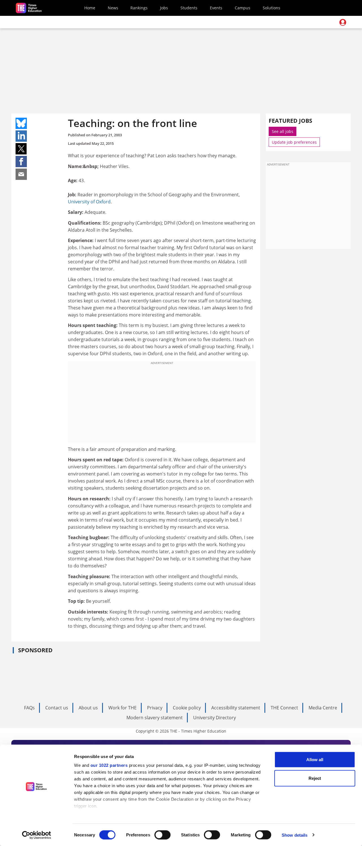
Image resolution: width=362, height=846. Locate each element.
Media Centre (323, 708)
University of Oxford (89, 202)
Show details (294, 834)
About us (88, 708)
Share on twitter (21, 148)
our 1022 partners (109, 765)
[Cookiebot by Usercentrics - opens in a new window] (36, 835)
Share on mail (21, 174)
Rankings (139, 7)
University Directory (214, 717)
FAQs (29, 708)
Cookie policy (187, 708)
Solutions (271, 7)
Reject (315, 778)
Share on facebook (21, 161)
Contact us (56, 708)
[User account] (343, 22)
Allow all (314, 759)
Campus (242, 7)
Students (188, 7)
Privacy (154, 708)
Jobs (164, 7)
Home (89, 7)
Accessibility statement (235, 708)
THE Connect (284, 708)
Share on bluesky (21, 123)
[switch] (162, 834)
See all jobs (282, 131)
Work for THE (122, 708)
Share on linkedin (21, 136)
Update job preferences (294, 142)
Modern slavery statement (154, 717)
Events (216, 7)
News (113, 7)
